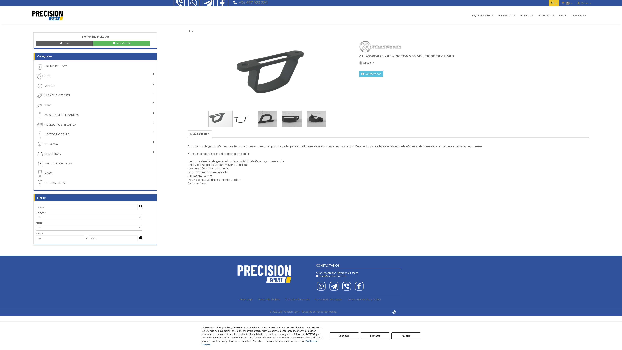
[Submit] (139, 238)
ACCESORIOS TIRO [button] (57, 134)
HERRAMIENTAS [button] (55, 183)
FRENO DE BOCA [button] (55, 66)
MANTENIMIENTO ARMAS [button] (61, 115)
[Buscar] (139, 207)
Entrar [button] (65, 43)
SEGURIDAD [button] (52, 153)
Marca (39, 223)
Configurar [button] (344, 335)
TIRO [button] (48, 105)
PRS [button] (47, 76)
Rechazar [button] (375, 335)
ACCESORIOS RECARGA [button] (60, 124)
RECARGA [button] (51, 144)
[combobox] (89, 217)
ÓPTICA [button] (49, 85)
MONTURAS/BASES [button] (57, 95)
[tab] (200, 134)
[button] (554, 3)
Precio (39, 233)
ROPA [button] (48, 173)
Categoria (41, 212)
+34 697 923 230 (253, 2)
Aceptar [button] (406, 335)
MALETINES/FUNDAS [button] (58, 163)
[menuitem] (554, 3)
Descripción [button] (200, 133)
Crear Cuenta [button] (123, 43)
